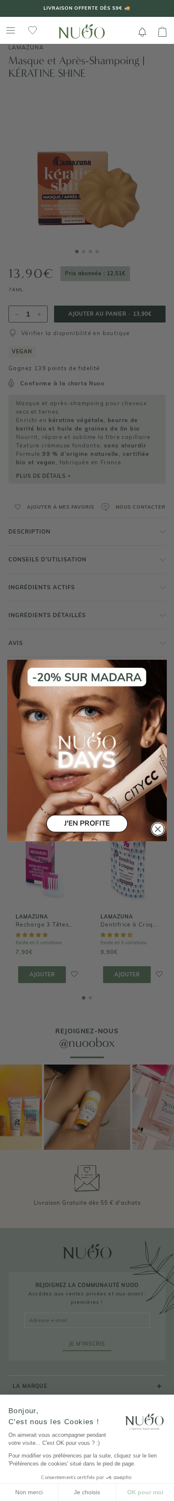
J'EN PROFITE (87, 823)
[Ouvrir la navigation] (10, 30)
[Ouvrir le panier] (162, 32)
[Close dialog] (158, 829)
